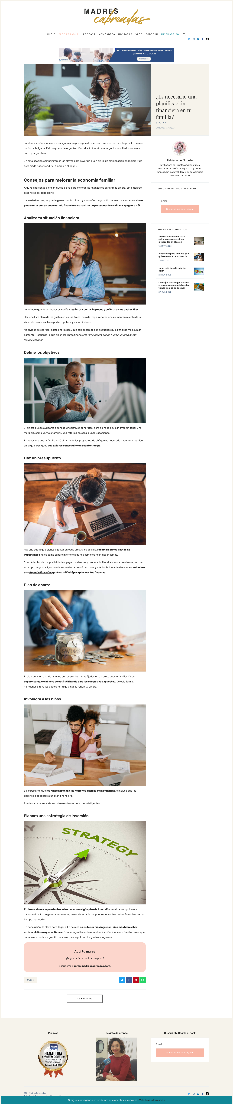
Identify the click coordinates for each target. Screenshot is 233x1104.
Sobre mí (152, 34)
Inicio (51, 34)
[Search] (184, 34)
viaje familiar (53, 432)
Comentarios (85, 998)
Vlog (139, 34)
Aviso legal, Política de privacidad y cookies (43, 1096)
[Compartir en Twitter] (122, 980)
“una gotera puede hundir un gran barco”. (112, 334)
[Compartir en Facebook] (129, 980)
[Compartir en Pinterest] (136, 980)
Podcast (89, 34)
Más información (155, 1100)
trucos (30, 980)
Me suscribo (170, 34)
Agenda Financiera (40, 572)
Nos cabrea (107, 34)
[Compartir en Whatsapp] (142, 980)
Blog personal (69, 34)
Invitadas (125, 34)
